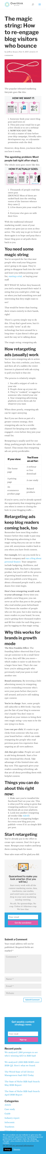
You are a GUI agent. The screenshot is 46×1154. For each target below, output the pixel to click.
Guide (7, 1114)
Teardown (9, 1127)
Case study (10, 1109)
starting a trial (15, 276)
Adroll (26, 816)
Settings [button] (7, 1149)
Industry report (12, 1118)
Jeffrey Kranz (12, 52)
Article (32, 52)
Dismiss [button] (17, 1149)
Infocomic (10, 1122)
